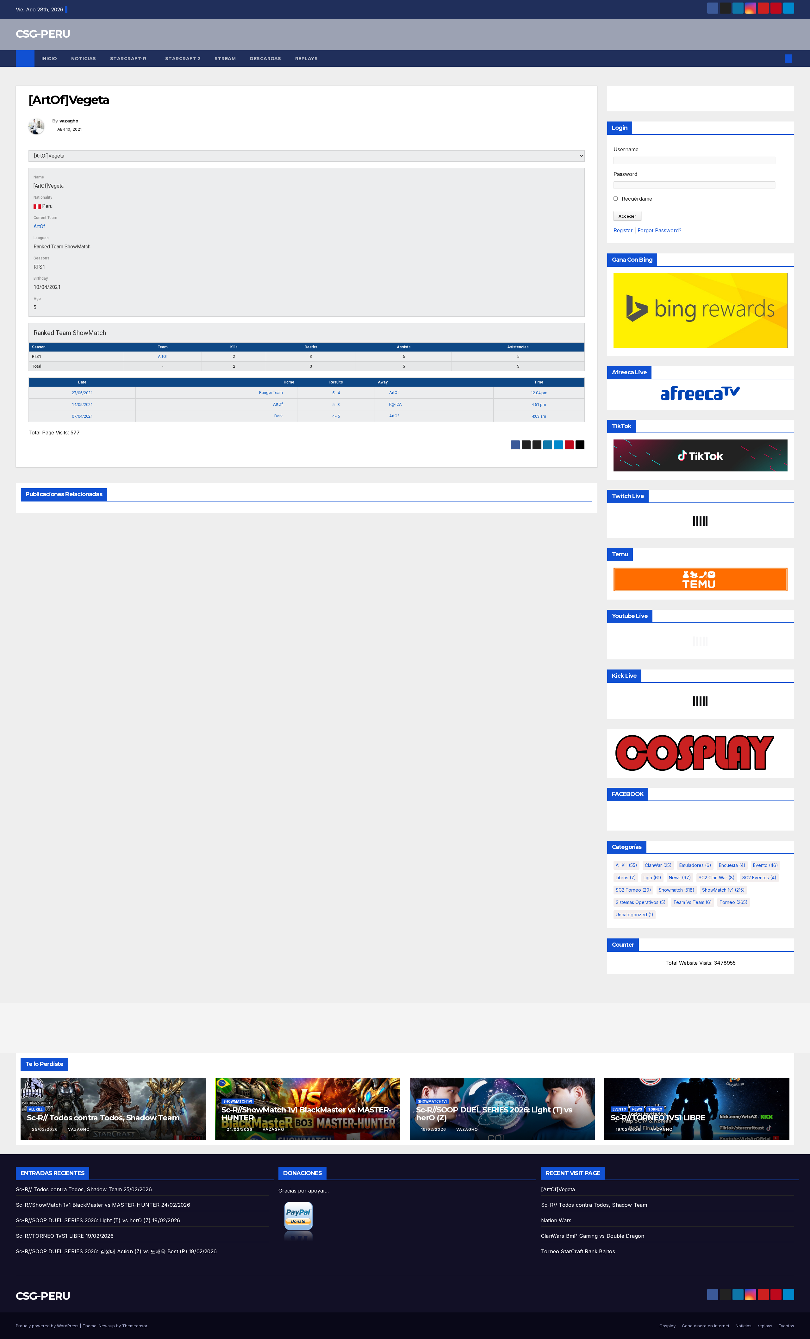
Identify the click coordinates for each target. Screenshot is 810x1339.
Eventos (786, 1325)
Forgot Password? (660, 230)
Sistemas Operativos (641, 902)
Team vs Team (692, 902)
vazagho (68, 121)
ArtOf (39, 226)
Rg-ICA (395, 404)
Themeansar (134, 1325)
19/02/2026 (434, 1129)
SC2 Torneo (633, 890)
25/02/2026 (45, 1129)
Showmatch (677, 890)
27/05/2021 (82, 392)
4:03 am (539, 416)
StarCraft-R (129, 58)
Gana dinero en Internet (705, 1325)
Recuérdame (636, 199)
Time (538, 382)
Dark (279, 416)
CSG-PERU (43, 33)
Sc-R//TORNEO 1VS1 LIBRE (658, 1117)
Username (626, 149)
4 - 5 (336, 416)
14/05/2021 (82, 404)
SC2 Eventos (759, 877)
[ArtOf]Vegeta (558, 1189)
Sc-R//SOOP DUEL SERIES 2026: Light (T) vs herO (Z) (494, 1113)
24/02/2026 (240, 1129)
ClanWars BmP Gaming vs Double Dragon (592, 1236)
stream (225, 58)
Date (82, 382)
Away (383, 382)
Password (625, 174)
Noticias (83, 58)
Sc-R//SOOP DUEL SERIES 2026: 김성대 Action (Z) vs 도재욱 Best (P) (101, 1251)
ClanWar (658, 865)
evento (765, 865)
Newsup (107, 1325)
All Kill (626, 865)
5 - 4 (336, 392)
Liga (652, 877)
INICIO (49, 58)
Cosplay (667, 1325)
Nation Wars (556, 1220)
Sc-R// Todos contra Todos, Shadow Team (103, 1117)
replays (306, 58)
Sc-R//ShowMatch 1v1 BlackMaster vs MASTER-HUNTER (306, 1113)
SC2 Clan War (717, 877)
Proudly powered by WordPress (48, 1325)
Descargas (265, 58)
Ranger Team (271, 392)
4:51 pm (539, 404)
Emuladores (695, 865)
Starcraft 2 (183, 58)
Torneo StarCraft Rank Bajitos (578, 1251)
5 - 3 (336, 404)
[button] (778, 58)
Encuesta (732, 865)
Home (289, 382)
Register (623, 230)
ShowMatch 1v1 (723, 890)
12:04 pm (539, 392)
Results (336, 382)
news (680, 877)
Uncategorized (634, 914)
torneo (734, 902)
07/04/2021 (82, 416)
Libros (626, 877)
